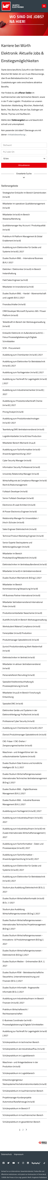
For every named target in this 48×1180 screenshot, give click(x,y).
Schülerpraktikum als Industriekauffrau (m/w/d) (24, 1048)
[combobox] (24, 158)
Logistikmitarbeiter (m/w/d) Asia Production (22, 436)
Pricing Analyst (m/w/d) (13, 411)
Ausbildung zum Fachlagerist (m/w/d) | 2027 (22, 811)
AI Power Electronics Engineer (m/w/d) (20, 511)
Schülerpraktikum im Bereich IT (16, 1108)
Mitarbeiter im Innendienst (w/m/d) (18, 286)
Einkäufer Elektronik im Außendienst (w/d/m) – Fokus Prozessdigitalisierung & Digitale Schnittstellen (23, 337)
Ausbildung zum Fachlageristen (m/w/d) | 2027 (23, 372)
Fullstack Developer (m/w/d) (15, 491)
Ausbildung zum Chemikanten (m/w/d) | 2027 (23, 354)
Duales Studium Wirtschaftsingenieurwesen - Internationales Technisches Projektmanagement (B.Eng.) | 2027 (24, 924)
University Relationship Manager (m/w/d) (21, 473)
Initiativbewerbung (16, 134)
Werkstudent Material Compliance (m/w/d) (21, 626)
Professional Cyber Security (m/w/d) (18, 721)
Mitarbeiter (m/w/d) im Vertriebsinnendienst (22, 571)
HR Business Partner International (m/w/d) (21, 595)
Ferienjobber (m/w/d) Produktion (17, 633)
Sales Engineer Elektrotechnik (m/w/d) (19, 529)
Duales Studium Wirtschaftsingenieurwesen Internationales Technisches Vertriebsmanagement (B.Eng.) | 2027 (25, 778)
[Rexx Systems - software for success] (43, 1143)
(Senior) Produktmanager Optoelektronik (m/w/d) (24, 734)
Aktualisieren (24, 165)
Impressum (18, 1154)
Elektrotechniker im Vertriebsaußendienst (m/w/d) (25, 564)
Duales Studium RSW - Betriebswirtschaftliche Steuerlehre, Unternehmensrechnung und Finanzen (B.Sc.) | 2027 (23, 976)
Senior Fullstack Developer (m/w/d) (18, 498)
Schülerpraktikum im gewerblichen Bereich (21, 1121)
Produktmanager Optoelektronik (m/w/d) (21, 639)
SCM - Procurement (11, 348)
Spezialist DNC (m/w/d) (13, 703)
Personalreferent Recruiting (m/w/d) (19, 675)
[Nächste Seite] (26, 1129)
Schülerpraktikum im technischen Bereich (21, 1042)
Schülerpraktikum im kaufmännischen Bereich (23, 1090)
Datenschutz (6, 1154)
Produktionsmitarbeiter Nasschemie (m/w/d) (22, 613)
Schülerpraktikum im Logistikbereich (19, 1055)
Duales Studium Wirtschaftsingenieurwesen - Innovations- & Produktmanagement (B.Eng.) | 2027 (23, 939)
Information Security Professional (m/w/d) (21, 467)
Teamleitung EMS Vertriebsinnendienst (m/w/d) (23, 429)
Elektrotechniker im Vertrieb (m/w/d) (19, 657)
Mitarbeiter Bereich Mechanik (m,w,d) (19, 442)
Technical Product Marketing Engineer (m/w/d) (23, 535)
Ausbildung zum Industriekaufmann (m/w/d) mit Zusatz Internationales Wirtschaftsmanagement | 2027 (24, 833)
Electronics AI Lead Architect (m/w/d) (19, 504)
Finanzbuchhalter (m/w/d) (14, 304)
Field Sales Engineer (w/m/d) (15, 280)
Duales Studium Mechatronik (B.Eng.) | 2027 (22, 577)
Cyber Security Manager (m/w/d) (17, 460)
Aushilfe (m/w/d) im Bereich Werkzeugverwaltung (25, 619)
